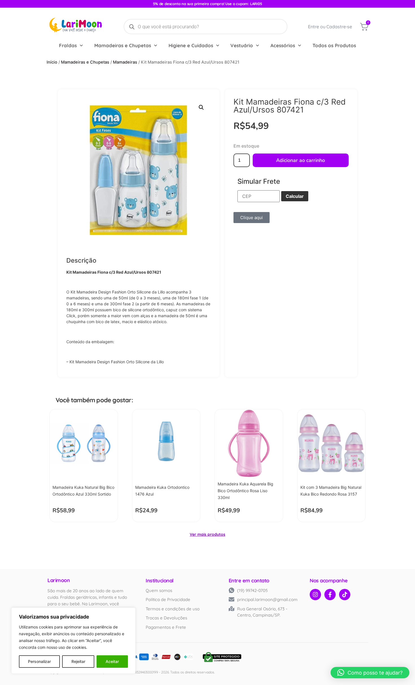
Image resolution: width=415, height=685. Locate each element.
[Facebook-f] (330, 594)
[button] (201, 107)
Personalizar (39, 661)
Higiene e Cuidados (191, 45)
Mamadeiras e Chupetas (122, 45)
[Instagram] (315, 594)
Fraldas (68, 45)
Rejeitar (78, 661)
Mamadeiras (125, 62)
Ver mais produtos (207, 534)
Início (52, 62)
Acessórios (282, 45)
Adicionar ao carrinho (300, 160)
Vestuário (241, 45)
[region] (73, 641)
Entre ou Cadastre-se (330, 26)
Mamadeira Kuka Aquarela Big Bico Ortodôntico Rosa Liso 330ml (245, 490)
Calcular (295, 196)
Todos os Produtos (334, 45)
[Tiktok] (344, 594)
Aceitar (112, 661)
